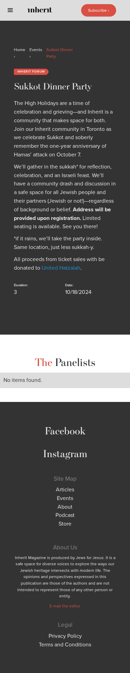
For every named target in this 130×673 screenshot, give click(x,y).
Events (65, 498)
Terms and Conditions (65, 644)
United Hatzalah (61, 268)
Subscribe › (98, 10)
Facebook (65, 430)
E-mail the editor (65, 606)
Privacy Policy (65, 636)
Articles (65, 489)
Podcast (65, 515)
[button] (10, 10)
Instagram (65, 453)
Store (65, 524)
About (65, 507)
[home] (45, 10)
